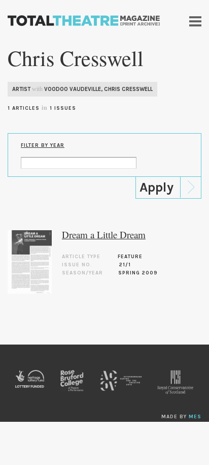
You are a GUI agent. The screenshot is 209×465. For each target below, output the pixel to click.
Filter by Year (42, 145)
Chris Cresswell (128, 89)
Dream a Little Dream (104, 234)
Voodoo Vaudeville (72, 89)
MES (195, 417)
